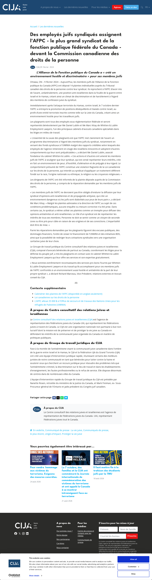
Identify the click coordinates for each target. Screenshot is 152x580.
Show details (34, 576)
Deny (133, 574)
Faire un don (131, 7)
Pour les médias (99, 7)
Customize (132, 566)
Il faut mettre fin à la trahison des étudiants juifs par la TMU (106, 470)
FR (146, 7)
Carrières (60, 543)
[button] (142, 7)
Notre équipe (62, 535)
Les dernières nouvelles (76, 7)
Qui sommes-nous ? (65, 531)
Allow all (133, 559)
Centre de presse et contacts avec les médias (86, 533)
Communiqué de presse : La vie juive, (64, 430)
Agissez (117, 7)
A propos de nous (50, 7)
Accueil (33, 26)
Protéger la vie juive (72, 433)
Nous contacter (63, 548)
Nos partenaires (63, 539)
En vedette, (39, 430)
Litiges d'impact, (53, 433)
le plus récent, (37, 433)
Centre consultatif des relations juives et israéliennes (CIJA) (63, 319)
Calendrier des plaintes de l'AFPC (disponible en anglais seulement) (68, 293)
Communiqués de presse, (96, 430)
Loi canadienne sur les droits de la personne (57, 297)
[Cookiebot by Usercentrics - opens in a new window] (14, 575)
